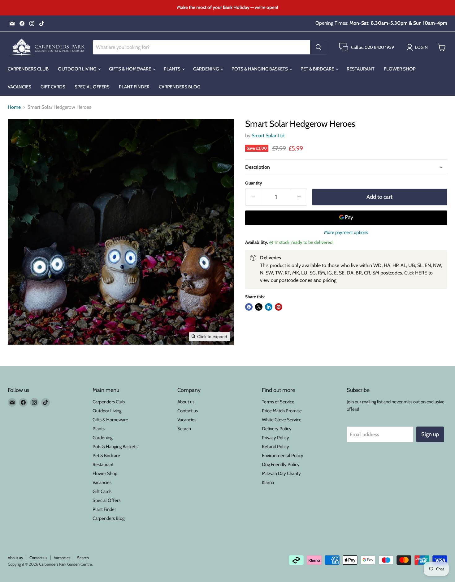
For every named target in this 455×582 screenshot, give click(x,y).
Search (184, 428)
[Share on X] (258, 307)
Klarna (268, 482)
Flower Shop (400, 69)
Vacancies (19, 87)
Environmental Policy (282, 455)
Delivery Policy (277, 428)
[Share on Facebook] (249, 307)
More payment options (346, 232)
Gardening (206, 69)
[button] (418, 47)
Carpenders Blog (179, 87)
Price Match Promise (282, 411)
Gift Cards (53, 87)
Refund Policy (275, 446)
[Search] (318, 47)
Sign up (430, 434)
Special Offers (92, 87)
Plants (172, 69)
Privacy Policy (275, 437)
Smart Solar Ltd (268, 135)
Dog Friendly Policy (281, 464)
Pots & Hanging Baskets (260, 69)
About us (185, 402)
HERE (421, 273)
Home (14, 107)
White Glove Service (281, 420)
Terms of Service (278, 402)
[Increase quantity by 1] (299, 197)
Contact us (187, 411)
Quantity (253, 183)
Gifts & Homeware (130, 69)
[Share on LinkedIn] (268, 307)
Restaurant (361, 69)
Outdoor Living (77, 69)
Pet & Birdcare (318, 69)
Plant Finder (134, 87)
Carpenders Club (28, 69)
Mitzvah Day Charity (281, 473)
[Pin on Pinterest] (278, 307)
